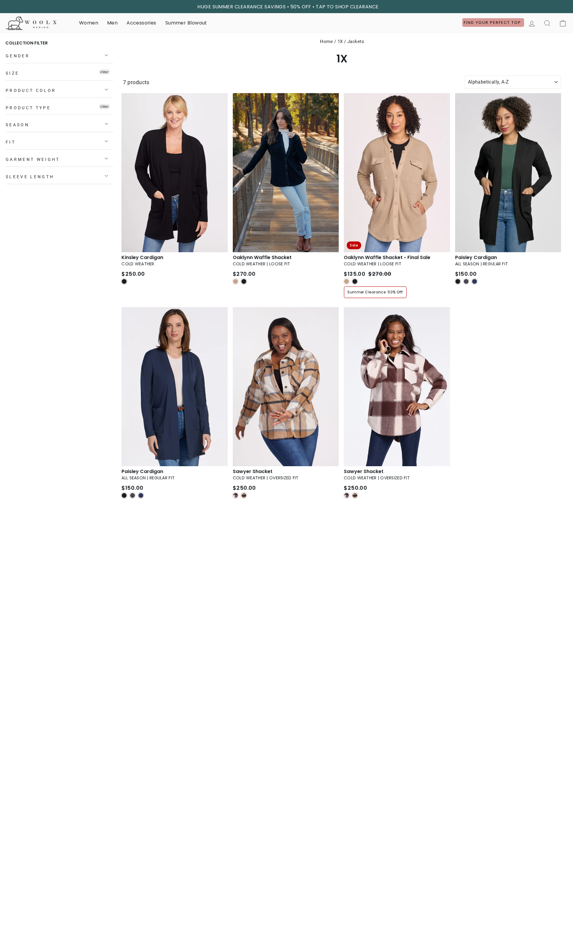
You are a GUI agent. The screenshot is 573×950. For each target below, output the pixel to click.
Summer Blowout (186, 22)
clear (104, 72)
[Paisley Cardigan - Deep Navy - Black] (124, 495)
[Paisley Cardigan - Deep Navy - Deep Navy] (141, 495)
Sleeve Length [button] (30, 176)
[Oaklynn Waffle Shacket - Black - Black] (244, 281)
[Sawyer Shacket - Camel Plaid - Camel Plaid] (244, 495)
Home (326, 41)
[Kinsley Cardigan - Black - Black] (124, 281)
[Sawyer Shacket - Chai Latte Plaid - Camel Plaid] (355, 495)
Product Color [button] (31, 90)
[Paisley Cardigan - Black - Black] (458, 281)
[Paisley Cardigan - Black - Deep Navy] (475, 281)
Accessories (141, 22)
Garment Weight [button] (33, 159)
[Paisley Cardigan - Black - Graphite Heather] (466, 281)
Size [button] (12, 73)
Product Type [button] (28, 107)
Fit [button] (11, 142)
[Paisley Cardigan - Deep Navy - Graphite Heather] (132, 495)
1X (340, 41)
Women (88, 22)
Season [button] (17, 124)
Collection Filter (26, 43)
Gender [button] (18, 55)
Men (112, 22)
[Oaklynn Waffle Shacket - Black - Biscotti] (235, 281)
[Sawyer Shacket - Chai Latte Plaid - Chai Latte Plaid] (346, 495)
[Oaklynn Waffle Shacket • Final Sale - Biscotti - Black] (355, 281)
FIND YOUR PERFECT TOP (493, 22)
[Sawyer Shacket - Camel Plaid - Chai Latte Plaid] (235, 495)
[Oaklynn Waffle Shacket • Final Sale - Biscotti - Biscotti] (346, 281)
